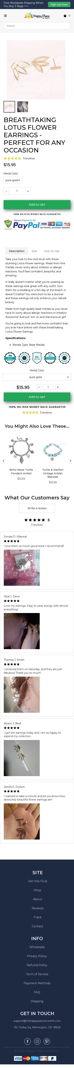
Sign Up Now (59, 4)
